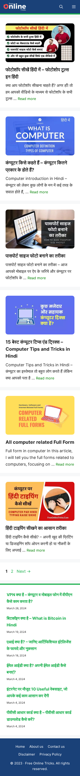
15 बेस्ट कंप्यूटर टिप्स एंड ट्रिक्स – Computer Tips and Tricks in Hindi (38, 349)
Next (24, 571)
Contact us (56, 746)
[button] (61, 6)
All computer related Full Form (40, 442)
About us (36, 746)
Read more (27, 98)
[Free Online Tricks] (14, 6)
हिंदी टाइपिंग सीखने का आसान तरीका (36, 528)
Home (20, 746)
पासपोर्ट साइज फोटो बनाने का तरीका (35, 256)
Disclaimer (26, 754)
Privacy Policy (51, 754)
